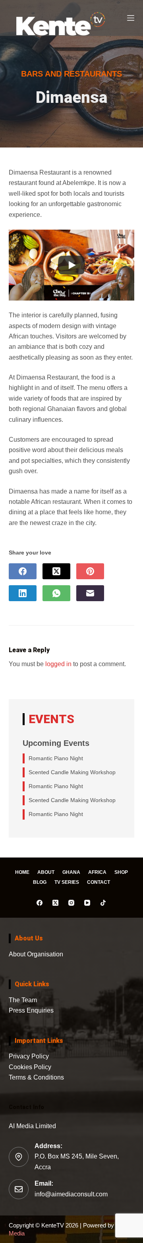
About (45, 872)
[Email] (90, 593)
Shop (121, 872)
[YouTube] (87, 903)
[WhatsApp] (56, 593)
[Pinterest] (90, 571)
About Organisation (36, 954)
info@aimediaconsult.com (71, 1194)
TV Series (66, 882)
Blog (39, 882)
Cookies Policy (30, 1067)
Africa (97, 872)
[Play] (71, 265)
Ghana (71, 872)
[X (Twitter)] (56, 571)
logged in (58, 664)
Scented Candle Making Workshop (72, 772)
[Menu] (130, 18)
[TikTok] (103, 903)
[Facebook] (23, 571)
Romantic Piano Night (56, 758)
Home (22, 872)
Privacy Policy (29, 1056)
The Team (23, 1000)
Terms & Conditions (36, 1077)
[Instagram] (71, 903)
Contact (98, 882)
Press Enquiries (31, 1010)
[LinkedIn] (23, 593)
